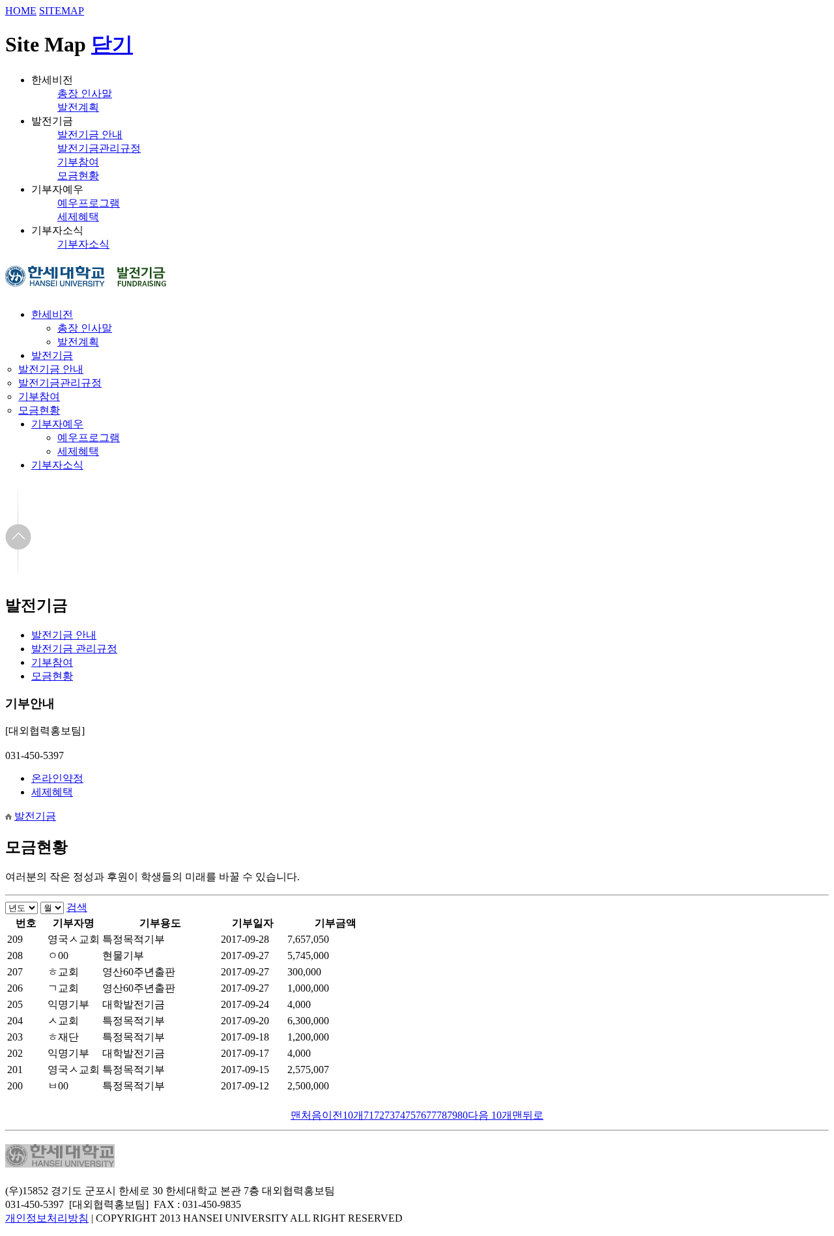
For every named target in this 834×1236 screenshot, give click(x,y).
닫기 (112, 44)
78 (442, 1115)
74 (400, 1115)
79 (452, 1115)
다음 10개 (490, 1115)
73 (389, 1115)
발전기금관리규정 (99, 148)
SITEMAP (61, 10)
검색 (76, 907)
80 (462, 1115)
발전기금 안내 (89, 134)
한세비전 (52, 314)
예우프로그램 (88, 202)
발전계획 (78, 107)
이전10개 (343, 1115)
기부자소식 (83, 244)
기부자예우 (57, 423)
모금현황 (78, 175)
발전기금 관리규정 (74, 648)
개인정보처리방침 (47, 1218)
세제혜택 (78, 216)
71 (369, 1115)
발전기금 (52, 355)
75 (410, 1115)
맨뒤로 (527, 1115)
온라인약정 (57, 778)
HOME (20, 10)
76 (421, 1115)
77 (431, 1115)
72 (379, 1115)
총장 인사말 (84, 93)
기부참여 (78, 161)
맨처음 (306, 1115)
